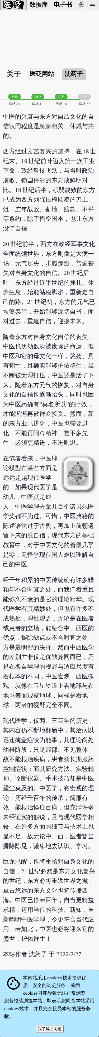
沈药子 (74, 74)
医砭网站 (42, 74)
